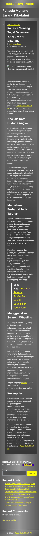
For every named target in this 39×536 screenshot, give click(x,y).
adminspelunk (15, 44)
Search (5, 470)
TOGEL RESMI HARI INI (23, 533)
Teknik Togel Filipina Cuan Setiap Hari (20, 484)
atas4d (24, 383)
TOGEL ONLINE (13, 25)
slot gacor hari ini (9, 520)
